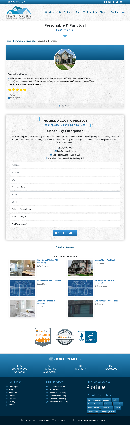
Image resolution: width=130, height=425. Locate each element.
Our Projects (65, 12)
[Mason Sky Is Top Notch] (80, 268)
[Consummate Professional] (80, 308)
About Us (13, 393)
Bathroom (108, 404)
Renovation (118, 404)
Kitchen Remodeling (58, 399)
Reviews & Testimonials (24, 41)
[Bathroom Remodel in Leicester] (22, 308)
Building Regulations (107, 412)
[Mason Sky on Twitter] (117, 2)
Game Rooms (93, 412)
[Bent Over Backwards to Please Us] (80, 288)
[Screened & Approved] (65, 337)
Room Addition (93, 408)
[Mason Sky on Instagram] (109, 2)
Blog (77, 12)
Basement (106, 400)
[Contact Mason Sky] (121, 2)
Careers (12, 396)
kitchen (115, 400)
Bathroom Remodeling (59, 402)
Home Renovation (57, 389)
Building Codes (106, 408)
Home (8, 41)
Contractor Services (58, 386)
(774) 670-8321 (18, 2)
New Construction (94, 400)
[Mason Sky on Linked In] (113, 2)
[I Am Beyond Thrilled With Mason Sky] (22, 268)
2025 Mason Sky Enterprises (36, 420)
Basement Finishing (58, 393)
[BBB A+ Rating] (87, 337)
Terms (11, 405)
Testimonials (90, 12)
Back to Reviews (65, 247)
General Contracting (95, 404)
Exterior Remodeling (58, 396)
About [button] (103, 12)
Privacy (12, 402)
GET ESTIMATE (66, 233)
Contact (115, 12)
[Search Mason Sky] (123, 12)
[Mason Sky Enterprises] (19, 12)
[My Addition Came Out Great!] (22, 288)
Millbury (117, 408)
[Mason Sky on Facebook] (105, 2)
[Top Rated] (43, 337)
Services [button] (49, 12)
